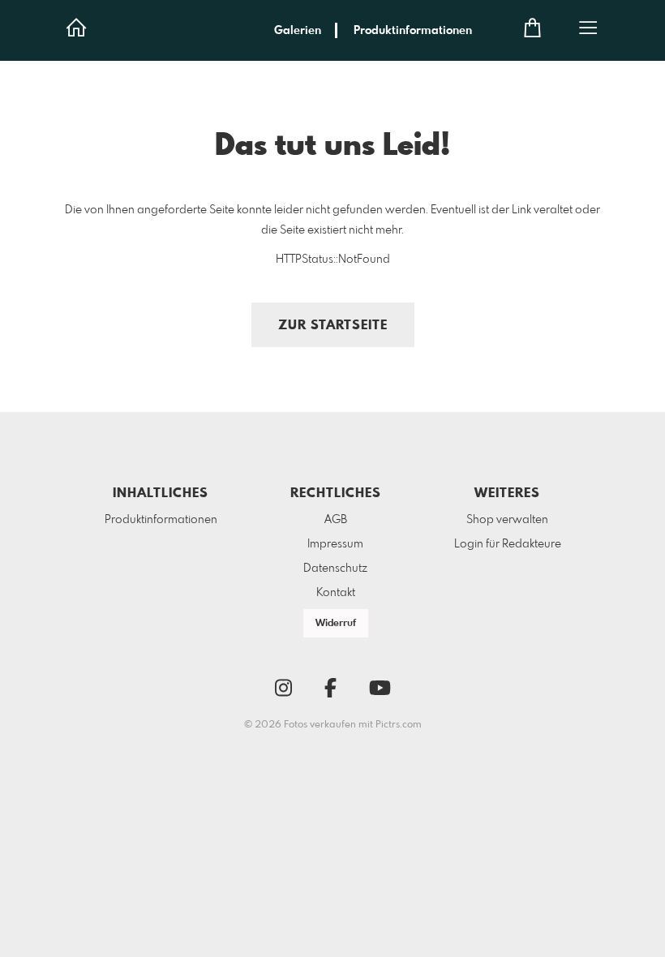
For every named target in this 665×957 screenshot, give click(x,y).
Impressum (335, 544)
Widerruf (335, 624)
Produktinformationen (413, 30)
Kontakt (335, 593)
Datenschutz (335, 568)
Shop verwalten (507, 520)
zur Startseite (333, 326)
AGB (335, 520)
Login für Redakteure (507, 544)
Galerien (297, 30)
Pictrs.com (398, 725)
